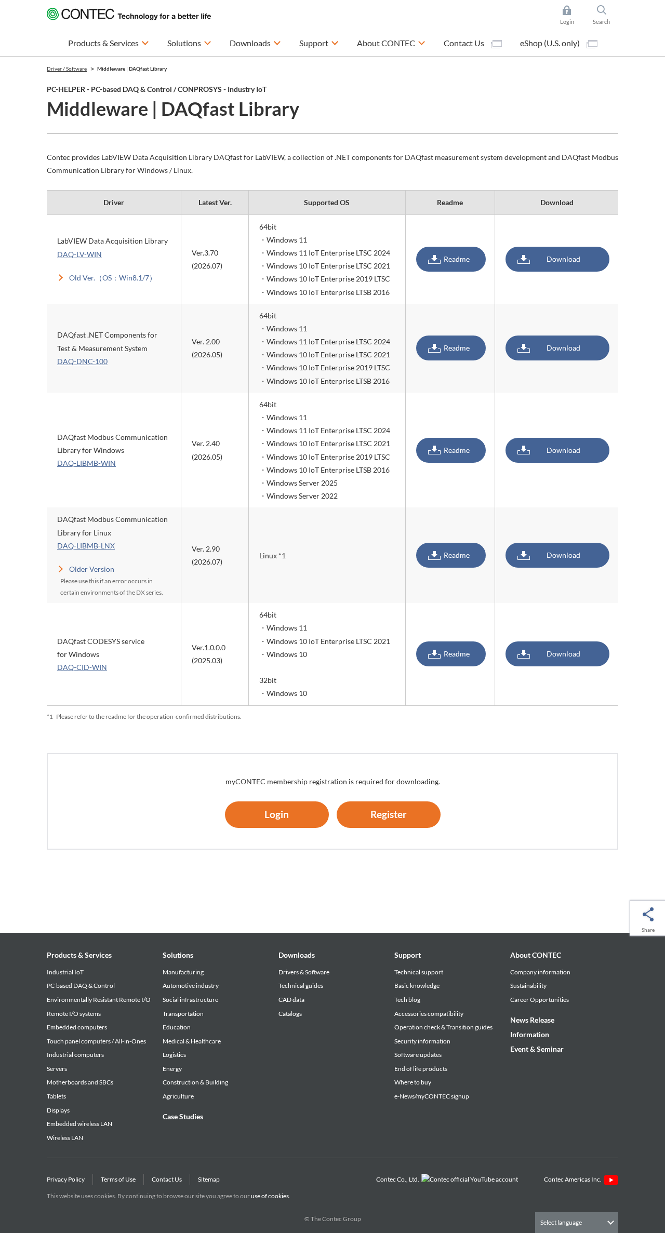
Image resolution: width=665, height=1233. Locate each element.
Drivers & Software (303, 972)
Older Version (91, 569)
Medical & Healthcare (192, 1041)
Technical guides (300, 985)
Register (388, 814)
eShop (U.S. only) (550, 43)
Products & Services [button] (108, 42)
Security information (422, 1041)
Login (276, 814)
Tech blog (407, 999)
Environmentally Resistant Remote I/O (99, 999)
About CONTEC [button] (391, 42)
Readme (457, 258)
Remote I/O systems (74, 1013)
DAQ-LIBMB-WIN (86, 463)
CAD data (291, 999)
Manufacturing (183, 972)
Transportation (183, 1013)
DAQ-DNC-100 (82, 361)
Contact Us (465, 43)
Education (177, 1027)
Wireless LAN (65, 1138)
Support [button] (319, 42)
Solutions (178, 954)
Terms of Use (118, 1179)
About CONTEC (535, 954)
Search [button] (605, 16)
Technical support (418, 972)
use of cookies (270, 1196)
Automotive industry (191, 985)
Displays (58, 1110)
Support (407, 954)
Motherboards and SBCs (80, 1082)
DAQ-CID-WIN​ (82, 667)
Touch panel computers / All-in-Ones (96, 1041)
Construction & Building (195, 1082)
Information (529, 1034)
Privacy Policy (66, 1179)
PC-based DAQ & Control (81, 985)
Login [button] (572, 16)
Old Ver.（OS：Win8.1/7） (112, 277)
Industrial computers (75, 1054)
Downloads (296, 954)
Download (563, 258)
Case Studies (183, 1116)
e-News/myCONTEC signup (431, 1096)
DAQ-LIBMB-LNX (86, 545)
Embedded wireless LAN (79, 1124)
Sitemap (209, 1179)
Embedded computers (77, 1027)
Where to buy (412, 1082)
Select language (561, 1222)
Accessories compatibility (428, 1013)
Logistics (174, 1054)
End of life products (420, 1069)
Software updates (418, 1054)
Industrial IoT (65, 972)
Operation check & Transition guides (443, 1027)
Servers (57, 1069)
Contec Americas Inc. (574, 1179)
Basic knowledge (417, 985)
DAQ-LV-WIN (79, 254)
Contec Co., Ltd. (398, 1179)
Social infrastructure (190, 999)
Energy (172, 1069)
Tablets (56, 1096)
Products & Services (79, 954)
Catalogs (290, 1013)
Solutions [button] (189, 42)
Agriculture (178, 1096)
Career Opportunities (539, 999)
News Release (532, 1019)
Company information (540, 972)
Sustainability (528, 985)
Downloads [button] (255, 42)
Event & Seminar (537, 1048)
